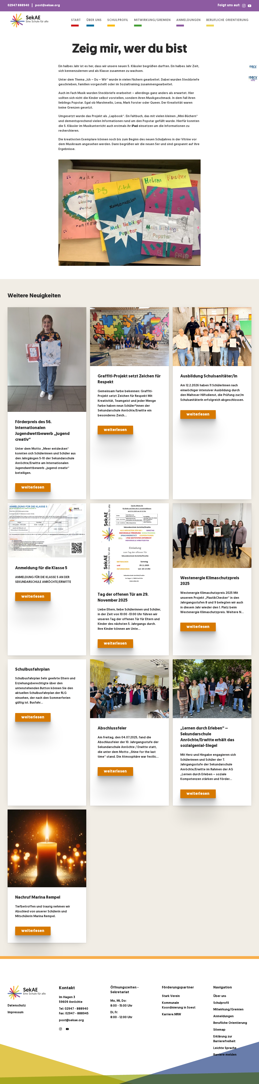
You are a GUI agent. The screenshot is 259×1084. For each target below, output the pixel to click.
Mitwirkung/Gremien (152, 20)
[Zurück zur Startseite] (29, 20)
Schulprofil (117, 20)
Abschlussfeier (112, 728)
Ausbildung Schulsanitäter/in (208, 376)
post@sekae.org (47, 5)
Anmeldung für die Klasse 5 (41, 568)
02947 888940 (19, 5)
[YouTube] (249, 6)
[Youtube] (67, 1029)
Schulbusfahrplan (32, 669)
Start (76, 20)
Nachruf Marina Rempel (37, 897)
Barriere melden (224, 1054)
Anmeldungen (188, 20)
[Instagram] (244, 6)
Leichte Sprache (224, 1048)
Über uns (94, 20)
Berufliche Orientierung (227, 20)
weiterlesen (32, 487)
